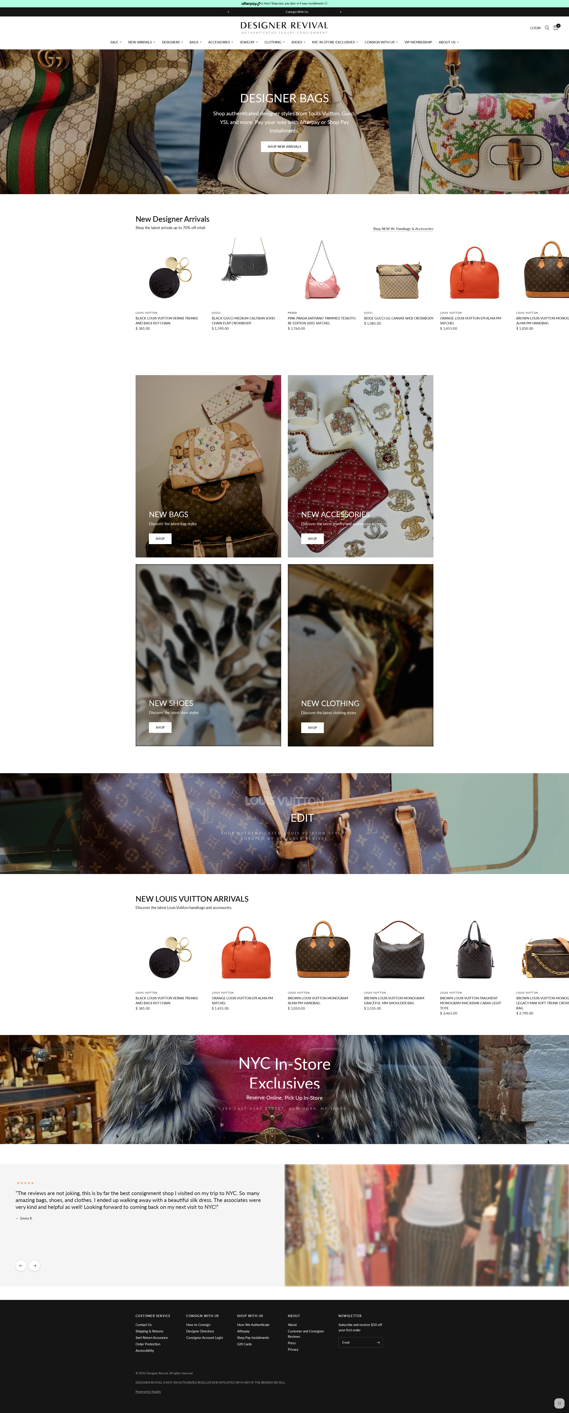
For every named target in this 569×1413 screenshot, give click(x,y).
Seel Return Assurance (152, 1338)
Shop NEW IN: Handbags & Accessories (403, 229)
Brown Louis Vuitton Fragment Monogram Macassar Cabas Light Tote (470, 1003)
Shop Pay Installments (253, 1338)
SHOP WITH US (250, 1315)
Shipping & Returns (149, 1331)
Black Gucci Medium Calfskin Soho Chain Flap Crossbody (243, 320)
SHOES (296, 42)
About (292, 1325)
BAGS (194, 42)
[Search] (547, 28)
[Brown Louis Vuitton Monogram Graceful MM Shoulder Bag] (399, 952)
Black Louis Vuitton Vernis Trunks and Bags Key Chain (167, 320)
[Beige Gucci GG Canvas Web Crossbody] (399, 272)
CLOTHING (272, 42)
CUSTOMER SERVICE (153, 1315)
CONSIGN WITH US (380, 42)
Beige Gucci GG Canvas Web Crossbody (398, 318)
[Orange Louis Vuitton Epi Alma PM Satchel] (475, 272)
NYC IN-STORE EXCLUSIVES (333, 42)
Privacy (293, 1349)
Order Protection (148, 1344)
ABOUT (294, 1315)
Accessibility (145, 1350)
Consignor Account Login (204, 1338)
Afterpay (243, 1331)
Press (292, 1343)
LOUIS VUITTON (146, 312)
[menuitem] (116, 42)
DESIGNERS (171, 42)
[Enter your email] (378, 1342)
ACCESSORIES (219, 42)
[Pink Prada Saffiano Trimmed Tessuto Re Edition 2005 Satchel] (322, 272)
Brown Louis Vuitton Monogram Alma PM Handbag (318, 1000)
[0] (554, 28)
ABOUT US (447, 42)
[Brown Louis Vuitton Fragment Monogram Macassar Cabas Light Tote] (475, 952)
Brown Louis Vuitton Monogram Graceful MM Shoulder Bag (394, 1000)
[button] (284, 146)
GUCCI (216, 312)
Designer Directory (200, 1331)
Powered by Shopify (148, 1391)
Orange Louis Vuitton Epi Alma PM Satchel (470, 320)
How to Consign (198, 1325)
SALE (114, 42)
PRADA (292, 312)
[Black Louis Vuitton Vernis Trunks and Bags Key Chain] (170, 272)
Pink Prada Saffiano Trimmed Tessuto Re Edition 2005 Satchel (322, 320)
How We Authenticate (253, 1325)
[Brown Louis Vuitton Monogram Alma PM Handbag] (322, 952)
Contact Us (144, 1325)
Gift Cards (244, 1344)
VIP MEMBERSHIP (418, 42)
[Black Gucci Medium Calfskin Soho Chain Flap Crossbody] (246, 272)
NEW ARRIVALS (140, 42)
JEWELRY (247, 42)
